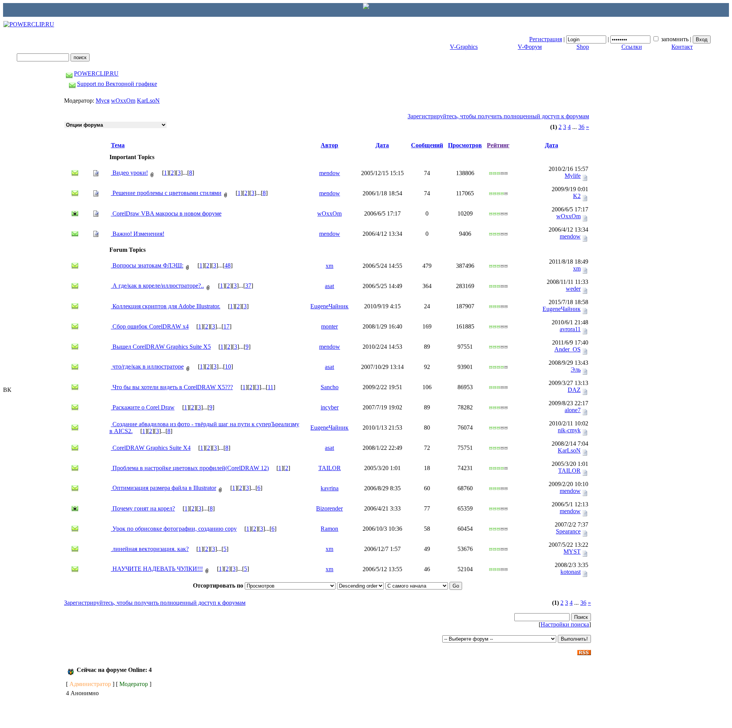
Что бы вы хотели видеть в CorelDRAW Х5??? (172, 387)
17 (226, 326)
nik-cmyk (569, 430)
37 (248, 285)
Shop (582, 46)
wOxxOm (123, 100)
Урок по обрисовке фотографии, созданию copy (174, 528)
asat (329, 286)
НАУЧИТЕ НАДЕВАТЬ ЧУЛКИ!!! (157, 568)
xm (329, 266)
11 (270, 387)
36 (581, 127)
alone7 (573, 410)
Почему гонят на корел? (143, 508)
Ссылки (631, 46)
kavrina (330, 488)
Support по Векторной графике (117, 84)
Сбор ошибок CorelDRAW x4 (150, 326)
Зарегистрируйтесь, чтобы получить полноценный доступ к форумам (498, 116)
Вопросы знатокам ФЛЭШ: (147, 265)
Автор (329, 145)
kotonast (570, 572)
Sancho (330, 387)
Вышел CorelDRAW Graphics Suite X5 (161, 346)
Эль (576, 369)
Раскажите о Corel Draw (143, 407)
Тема (118, 145)
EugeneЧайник (329, 306)
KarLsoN (148, 100)
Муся (102, 100)
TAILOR (329, 468)
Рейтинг (498, 145)
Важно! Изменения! (137, 233)
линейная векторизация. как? (150, 549)
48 (228, 265)
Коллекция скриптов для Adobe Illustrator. (165, 306)
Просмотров (465, 145)
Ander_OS (567, 349)
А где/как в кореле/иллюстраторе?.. (157, 285)
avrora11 (570, 329)
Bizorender (329, 508)
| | (611, 39)
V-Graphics (464, 46)
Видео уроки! (129, 172)
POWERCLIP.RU (96, 73)
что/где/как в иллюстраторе (147, 366)
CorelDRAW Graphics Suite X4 (151, 448)
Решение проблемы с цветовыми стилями (166, 193)
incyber (330, 407)
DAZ (574, 390)
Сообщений (427, 145)
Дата (382, 145)
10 (228, 366)
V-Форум (530, 46)
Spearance (568, 531)
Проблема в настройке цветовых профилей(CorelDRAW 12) (190, 468)
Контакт (682, 46)
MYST (572, 551)
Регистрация (545, 39)
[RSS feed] (584, 650)
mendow (329, 173)
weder (573, 288)
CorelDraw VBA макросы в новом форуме (166, 213)
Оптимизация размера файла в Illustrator (163, 488)
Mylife (573, 175)
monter (329, 326)
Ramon (329, 528)
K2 (577, 196)
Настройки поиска (565, 624)
